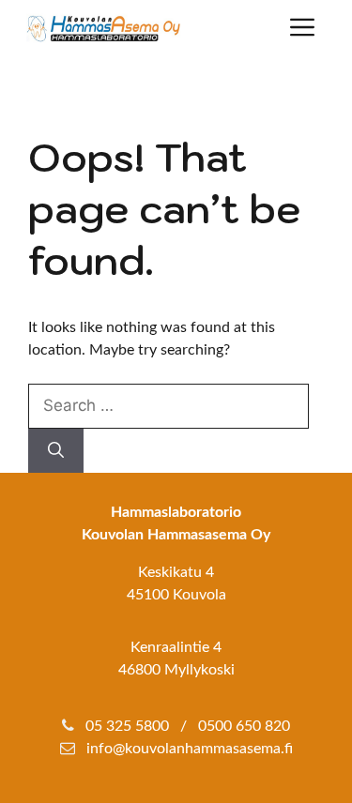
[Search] (56, 451)
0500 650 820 (244, 726)
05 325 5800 (127, 726)
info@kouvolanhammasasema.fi (189, 748)
